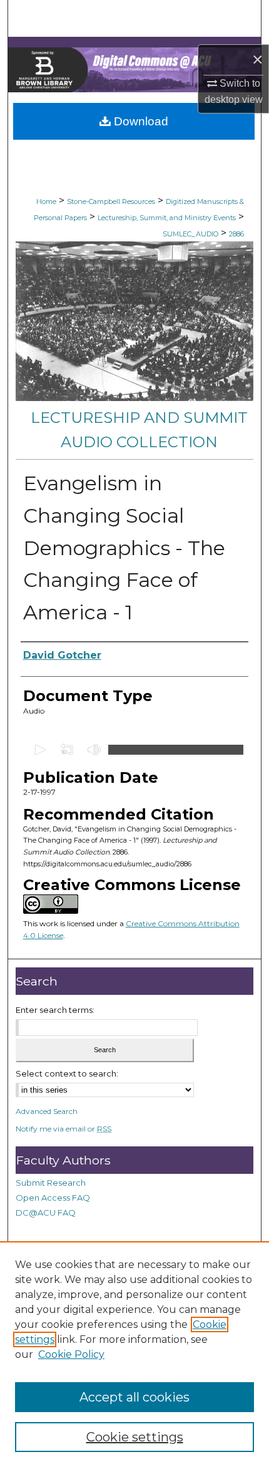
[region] (134, 1354)
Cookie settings (134, 1437)
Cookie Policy (71, 1354)
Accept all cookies (134, 1397)
